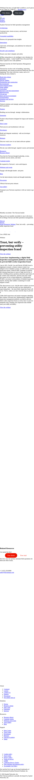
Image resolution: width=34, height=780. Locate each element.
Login (2, 15)
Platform (2, 21)
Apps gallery (7, 722)
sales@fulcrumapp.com (7, 572)
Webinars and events (6, 167)
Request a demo (8, 706)
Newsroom (3, 180)
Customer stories (5, 161)
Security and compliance (7, 51)
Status (5, 739)
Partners (2, 109)
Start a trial (7, 707)
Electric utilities (4, 80)
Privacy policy (8, 757)
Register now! (22, 9)
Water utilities (4, 87)
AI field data (3, 28)
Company (7, 689)
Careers (6, 691)
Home (2, 224)
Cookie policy (8, 754)
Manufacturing (4, 92)
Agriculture (3, 89)
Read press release (5, 77)
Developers (3, 130)
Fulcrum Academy (5, 144)
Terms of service (9, 759)
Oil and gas (3, 94)
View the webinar (5, 254)
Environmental (4, 84)
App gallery (3, 187)
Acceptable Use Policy (10, 766)
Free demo (6, 13)
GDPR (6, 761)
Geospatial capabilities (6, 36)
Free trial (18, 13)
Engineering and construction (8, 82)
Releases (2, 138)
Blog (1, 174)
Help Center (3, 123)
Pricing (6, 704)
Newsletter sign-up (9, 697)
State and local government (8, 96)
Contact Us (7, 692)
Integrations (3, 42)
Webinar (13, 224)
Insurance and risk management (9, 90)
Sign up (2, 221)
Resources (7, 224)
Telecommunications (6, 85)
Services (2, 101)
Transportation (4, 97)
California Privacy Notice (11, 762)
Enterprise (3, 115)
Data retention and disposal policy (14, 764)
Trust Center (7, 732)
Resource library (5, 153)
